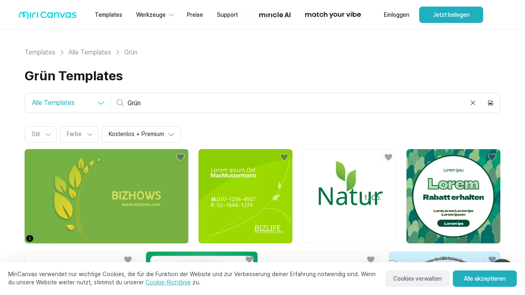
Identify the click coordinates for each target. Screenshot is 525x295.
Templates (40, 52)
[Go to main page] (48, 17)
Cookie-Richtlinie (168, 282)
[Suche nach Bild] (490, 103)
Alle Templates (89, 52)
